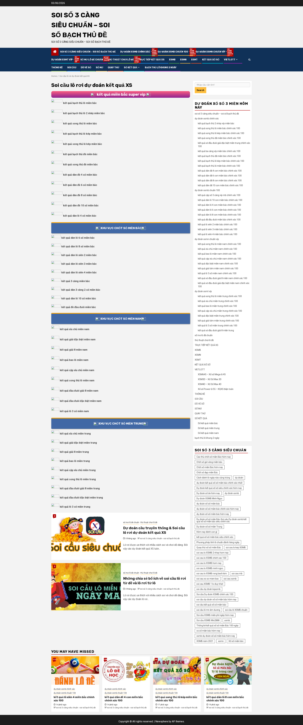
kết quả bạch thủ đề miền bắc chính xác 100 (219, 156)
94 (156, 659)
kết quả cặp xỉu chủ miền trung (78, 470)
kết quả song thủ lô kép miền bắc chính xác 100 (221, 133)
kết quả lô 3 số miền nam (74, 411)
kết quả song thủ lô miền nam (77, 380)
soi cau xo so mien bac (207, 578)
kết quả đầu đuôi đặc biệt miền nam (80, 400)
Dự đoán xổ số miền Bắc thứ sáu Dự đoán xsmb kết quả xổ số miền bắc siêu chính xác (221, 520)
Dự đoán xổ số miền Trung (209, 526)
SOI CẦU (71, 67)
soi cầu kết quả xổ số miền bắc (211, 604)
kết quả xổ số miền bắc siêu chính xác (214, 537)
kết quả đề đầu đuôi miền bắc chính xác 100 (219, 219)
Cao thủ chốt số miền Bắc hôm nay (213, 457)
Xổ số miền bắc (236, 641)
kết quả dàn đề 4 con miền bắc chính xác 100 (220, 170)
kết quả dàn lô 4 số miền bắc (79, 215)
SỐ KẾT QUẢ (130, 67)
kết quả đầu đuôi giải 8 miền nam (79, 390)
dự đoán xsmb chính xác (136, 51)
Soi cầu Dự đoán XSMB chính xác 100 (214, 594)
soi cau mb (237, 573)
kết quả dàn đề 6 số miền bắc (80, 184)
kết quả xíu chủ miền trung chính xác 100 (218, 301)
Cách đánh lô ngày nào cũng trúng (213, 477)
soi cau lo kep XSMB (236, 547)
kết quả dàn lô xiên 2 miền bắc (79, 255)
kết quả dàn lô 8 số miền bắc (78, 246)
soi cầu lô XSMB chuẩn (236, 610)
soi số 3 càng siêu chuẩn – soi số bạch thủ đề (80, 25)
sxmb (227, 620)
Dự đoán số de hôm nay (208, 493)
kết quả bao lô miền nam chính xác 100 (217, 254)
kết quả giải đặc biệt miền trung (78, 442)
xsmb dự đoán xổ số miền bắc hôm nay (215, 636)
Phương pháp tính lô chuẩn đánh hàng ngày (217, 542)
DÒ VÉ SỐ (86, 67)
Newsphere (161, 721)
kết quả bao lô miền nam (74, 359)
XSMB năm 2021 (204, 641)
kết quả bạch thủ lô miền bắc (80, 103)
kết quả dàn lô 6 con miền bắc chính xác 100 (219, 210)
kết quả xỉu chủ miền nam (74, 329)
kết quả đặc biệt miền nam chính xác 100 (218, 263)
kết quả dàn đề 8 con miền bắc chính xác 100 (220, 180)
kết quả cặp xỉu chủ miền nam (77, 370)
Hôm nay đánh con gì (206, 532)
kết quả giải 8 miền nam (73, 349)
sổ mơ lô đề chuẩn (91, 59)
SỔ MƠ (99, 67)
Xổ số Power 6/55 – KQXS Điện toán (215, 389)
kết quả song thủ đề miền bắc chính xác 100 (219, 138)
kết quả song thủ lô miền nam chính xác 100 (219, 244)
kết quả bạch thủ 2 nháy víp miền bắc (216, 123)
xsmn (221, 641)
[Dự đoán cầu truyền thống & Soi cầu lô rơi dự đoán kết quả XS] (86, 536)
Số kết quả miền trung (209, 428)
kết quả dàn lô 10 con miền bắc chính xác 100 (220, 200)
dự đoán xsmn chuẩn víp (212, 51)
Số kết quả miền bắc (208, 423)
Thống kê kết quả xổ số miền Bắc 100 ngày (217, 625)
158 (105, 659)
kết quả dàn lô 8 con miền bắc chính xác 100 (219, 214)
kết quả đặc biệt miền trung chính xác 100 (218, 315)
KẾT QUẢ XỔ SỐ (210, 59)
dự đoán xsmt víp (63, 59)
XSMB (172, 59)
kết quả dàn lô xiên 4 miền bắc (79, 272)
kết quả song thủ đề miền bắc (80, 164)
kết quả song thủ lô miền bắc (80, 123)
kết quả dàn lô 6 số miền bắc (78, 237)
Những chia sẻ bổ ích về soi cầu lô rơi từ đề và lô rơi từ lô (154, 580)
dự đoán (239, 477)
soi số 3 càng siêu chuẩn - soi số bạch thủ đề (159, 538)
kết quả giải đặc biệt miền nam (77, 339)
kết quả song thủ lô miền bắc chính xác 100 (219, 128)
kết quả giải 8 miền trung (74, 451)
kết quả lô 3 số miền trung (75, 506)
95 (207, 659)
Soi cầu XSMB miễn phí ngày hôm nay (215, 615)
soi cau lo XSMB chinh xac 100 (211, 558)
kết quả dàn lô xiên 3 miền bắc (79, 263)
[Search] (249, 60)
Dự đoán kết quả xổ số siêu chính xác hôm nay (219, 488)
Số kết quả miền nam (208, 433)
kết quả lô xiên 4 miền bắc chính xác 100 (217, 234)
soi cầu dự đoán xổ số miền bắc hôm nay (216, 599)
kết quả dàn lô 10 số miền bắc (78, 298)
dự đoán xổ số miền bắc (208, 503)
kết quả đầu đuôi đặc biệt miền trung (81, 497)
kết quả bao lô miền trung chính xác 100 (217, 306)
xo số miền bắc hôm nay (208, 630)
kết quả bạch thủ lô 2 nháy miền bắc (84, 113)
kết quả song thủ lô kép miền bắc (82, 144)
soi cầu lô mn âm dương (208, 610)
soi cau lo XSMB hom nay (208, 563)
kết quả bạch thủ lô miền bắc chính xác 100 (219, 166)
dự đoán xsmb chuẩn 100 (174, 51)
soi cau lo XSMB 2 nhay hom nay (212, 552)
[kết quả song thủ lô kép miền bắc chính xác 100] (177, 670)
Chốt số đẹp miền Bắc (207, 472)
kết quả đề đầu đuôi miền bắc (78, 307)
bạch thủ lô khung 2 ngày (160, 67)
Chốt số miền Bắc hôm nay (209, 467)
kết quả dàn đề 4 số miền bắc (80, 174)
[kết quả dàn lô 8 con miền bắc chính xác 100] (228, 670)
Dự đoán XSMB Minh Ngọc (209, 498)
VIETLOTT (229, 59)
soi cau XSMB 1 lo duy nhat (209, 584)
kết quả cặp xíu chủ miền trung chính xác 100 (220, 311)
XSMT (194, 59)
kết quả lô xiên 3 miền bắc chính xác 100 (217, 229)
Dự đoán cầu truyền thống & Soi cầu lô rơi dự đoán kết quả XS (154, 530)
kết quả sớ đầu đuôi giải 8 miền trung (216, 330)
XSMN (183, 59)
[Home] (55, 52)
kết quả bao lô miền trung (75, 461)
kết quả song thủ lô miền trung (78, 479)
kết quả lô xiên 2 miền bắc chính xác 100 (217, 224)
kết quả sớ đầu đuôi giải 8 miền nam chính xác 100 (222, 278)
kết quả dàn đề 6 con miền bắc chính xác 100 (220, 175)
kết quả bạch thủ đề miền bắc (80, 154)
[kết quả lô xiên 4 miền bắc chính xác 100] (75, 670)
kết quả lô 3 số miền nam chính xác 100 (217, 273)
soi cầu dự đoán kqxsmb (208, 589)
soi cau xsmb (230, 578)
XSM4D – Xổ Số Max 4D (209, 384)
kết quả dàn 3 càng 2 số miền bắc (80, 289)
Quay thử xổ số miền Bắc (208, 547)
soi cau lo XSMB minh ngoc (209, 568)
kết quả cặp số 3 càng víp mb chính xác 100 (219, 195)
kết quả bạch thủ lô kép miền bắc (82, 133)
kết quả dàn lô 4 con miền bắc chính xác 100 (219, 205)
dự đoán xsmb (232, 493)
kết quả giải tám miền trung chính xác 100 (218, 320)
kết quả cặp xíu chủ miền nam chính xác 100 (219, 258)
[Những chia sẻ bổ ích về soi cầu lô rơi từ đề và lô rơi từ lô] (86, 586)
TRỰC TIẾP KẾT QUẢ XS (151, 59)
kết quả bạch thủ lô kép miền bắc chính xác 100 (221, 161)
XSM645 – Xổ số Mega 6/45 (212, 374)
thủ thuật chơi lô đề (121, 59)
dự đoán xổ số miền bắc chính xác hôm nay (217, 509)
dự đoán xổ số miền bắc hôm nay (212, 514)
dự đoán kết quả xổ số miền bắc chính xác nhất (219, 483)
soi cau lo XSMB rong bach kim (211, 573)
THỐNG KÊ (57, 67)
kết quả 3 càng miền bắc (75, 281)
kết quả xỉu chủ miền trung (75, 433)
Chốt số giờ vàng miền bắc (209, 462)
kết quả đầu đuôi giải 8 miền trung (80, 488)
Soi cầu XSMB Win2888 (208, 620)
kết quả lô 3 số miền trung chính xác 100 (217, 325)
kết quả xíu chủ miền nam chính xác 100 (217, 249)
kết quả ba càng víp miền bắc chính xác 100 (219, 151)
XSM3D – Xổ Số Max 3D (209, 379)
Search (200, 90)
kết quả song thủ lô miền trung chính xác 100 (220, 296)
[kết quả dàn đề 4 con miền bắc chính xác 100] (126, 670)
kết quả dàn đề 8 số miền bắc (80, 195)
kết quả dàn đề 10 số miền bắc (80, 205)
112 (54, 659)
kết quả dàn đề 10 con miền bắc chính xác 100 (220, 185)
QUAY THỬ (113, 67)
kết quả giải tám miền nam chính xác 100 (218, 268)
